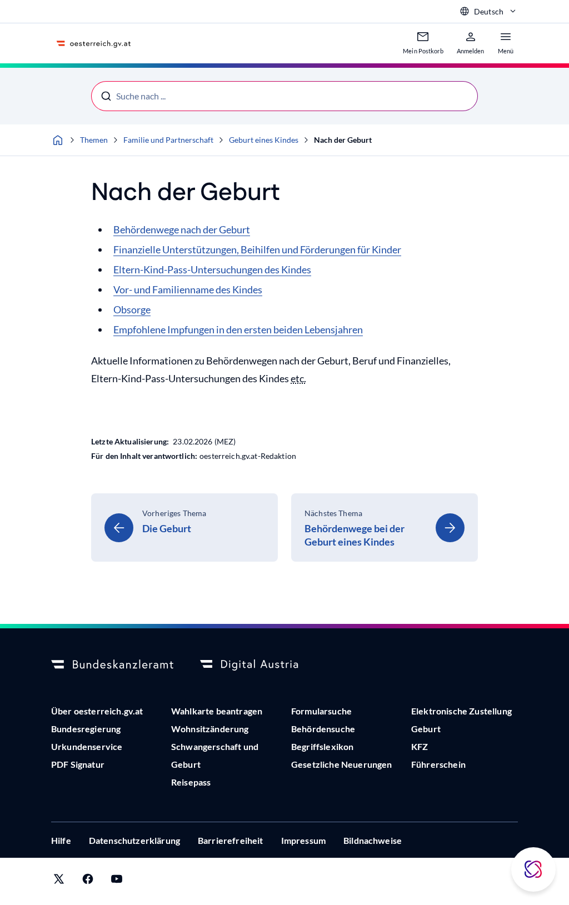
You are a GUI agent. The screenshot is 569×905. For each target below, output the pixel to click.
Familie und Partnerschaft (168, 139)
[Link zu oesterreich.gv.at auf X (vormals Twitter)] (59, 881)
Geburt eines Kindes (263, 139)
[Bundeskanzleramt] (112, 665)
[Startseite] (57, 140)
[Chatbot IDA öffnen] (533, 869)
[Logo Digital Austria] (261, 665)
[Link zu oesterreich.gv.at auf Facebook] (88, 881)
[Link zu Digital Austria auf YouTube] (116, 881)
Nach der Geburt (343, 139)
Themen (94, 139)
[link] (184, 527)
